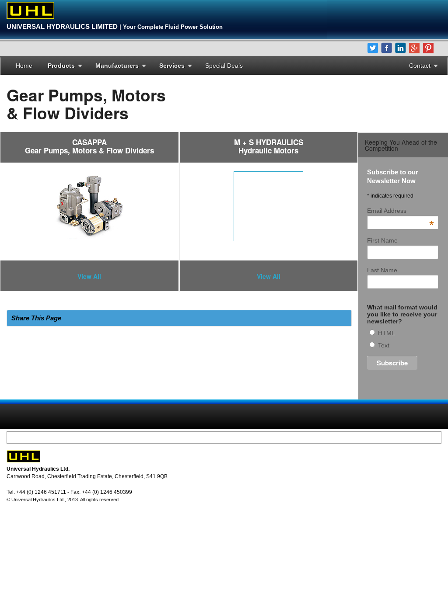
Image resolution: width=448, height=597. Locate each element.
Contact (419, 65)
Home (24, 65)
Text (383, 345)
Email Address (400, 210)
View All (89, 276)
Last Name (382, 270)
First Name (382, 240)
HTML (386, 333)
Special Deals (224, 65)
